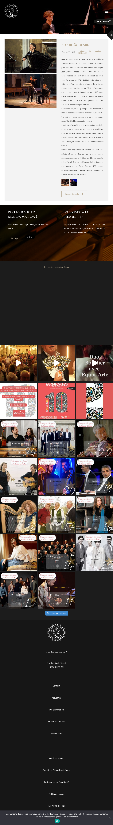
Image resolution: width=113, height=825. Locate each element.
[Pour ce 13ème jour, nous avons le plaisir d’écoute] (94, 552)
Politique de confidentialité (56, 782)
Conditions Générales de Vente (56, 770)
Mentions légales (56, 758)
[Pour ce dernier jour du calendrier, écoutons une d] (18, 438)
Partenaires (56, 733)
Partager (15, 238)
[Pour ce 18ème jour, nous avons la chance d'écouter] (18, 514)
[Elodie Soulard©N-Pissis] (65, 185)
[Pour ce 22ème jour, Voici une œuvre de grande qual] (94, 438)
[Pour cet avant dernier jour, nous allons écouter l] (56, 438)
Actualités (56, 697)
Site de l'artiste (72, 193)
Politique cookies (56, 794)
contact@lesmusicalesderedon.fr (56, 652)
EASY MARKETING (56, 806)
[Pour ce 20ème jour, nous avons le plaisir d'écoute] (56, 476)
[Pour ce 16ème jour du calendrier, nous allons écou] (94, 514)
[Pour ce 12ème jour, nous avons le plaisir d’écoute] (18, 590)
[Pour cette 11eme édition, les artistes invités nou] (56, 363)
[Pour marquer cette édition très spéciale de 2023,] (94, 401)
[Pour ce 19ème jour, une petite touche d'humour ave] (94, 476)
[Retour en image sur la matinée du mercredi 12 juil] (94, 363)
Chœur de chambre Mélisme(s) (89, 52)
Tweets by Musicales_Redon (56, 267)
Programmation (56, 709)
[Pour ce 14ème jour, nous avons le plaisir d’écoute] (56, 552)
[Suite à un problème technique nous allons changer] (56, 401)
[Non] (109, 817)
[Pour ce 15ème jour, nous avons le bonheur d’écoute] (18, 552)
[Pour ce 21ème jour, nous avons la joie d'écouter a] (18, 476)
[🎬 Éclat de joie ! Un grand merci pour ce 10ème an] (18, 363)
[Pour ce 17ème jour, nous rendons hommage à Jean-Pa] (56, 514)
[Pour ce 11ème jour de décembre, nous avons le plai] (56, 590)
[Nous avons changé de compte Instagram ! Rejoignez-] (18, 401)
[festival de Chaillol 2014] (73, 185)
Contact (56, 685)
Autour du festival (56, 721)
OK (57, 821)
